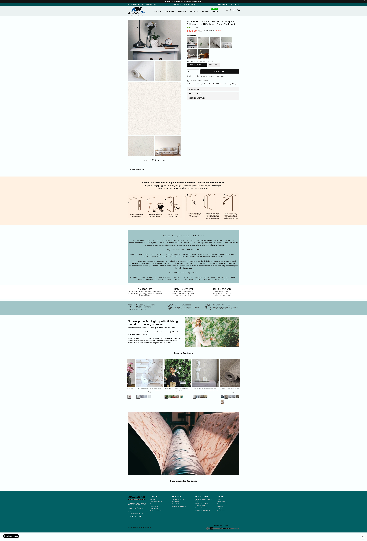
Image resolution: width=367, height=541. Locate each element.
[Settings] (230, 11)
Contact (219, 508)
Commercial (154, 508)
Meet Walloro (176, 504)
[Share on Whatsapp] (161, 160)
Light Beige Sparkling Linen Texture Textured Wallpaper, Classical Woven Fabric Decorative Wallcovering (169, 389)
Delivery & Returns (209, 76)
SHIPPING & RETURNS (197, 98)
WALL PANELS (182, 11)
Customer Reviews (201, 508)
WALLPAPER (157, 11)
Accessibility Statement (202, 510)
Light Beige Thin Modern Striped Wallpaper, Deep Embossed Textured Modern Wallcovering (141, 389)
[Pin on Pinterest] (155, 160)
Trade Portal (221, 4)
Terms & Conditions (223, 504)
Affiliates (220, 506)
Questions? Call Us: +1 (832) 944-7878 (183, 4)
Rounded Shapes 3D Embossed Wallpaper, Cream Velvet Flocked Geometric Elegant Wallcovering (197, 389)
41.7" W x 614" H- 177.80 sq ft (196, 65)
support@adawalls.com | (137, 4)
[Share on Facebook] (150, 160)
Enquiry (222, 76)
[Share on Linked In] (158, 160)
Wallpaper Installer (156, 511)
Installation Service (11, 536)
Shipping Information (201, 503)
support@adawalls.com (135, 513)
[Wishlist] (234, 11)
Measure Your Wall (156, 502)
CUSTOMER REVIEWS (137, 170)
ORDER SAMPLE (213, 65)
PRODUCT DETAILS (196, 94)
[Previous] (126, 382)
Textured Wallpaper (178, 499)
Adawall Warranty (200, 505)
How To (152, 499)
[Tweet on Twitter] (153, 160)
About (219, 499)
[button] (237, 11)
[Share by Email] (164, 160)
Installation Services (210, 10)
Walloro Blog (154, 506)
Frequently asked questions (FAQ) (203, 500)
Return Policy (221, 511)
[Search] (227, 11)
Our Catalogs (154, 504)
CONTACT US (194, 11)
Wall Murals (169, 11)
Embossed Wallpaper (179, 506)
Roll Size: (200, 61)
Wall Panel (175, 502)
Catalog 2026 (150, 4)
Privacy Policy (221, 502)
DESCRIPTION (194, 89)
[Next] (241, 382)
